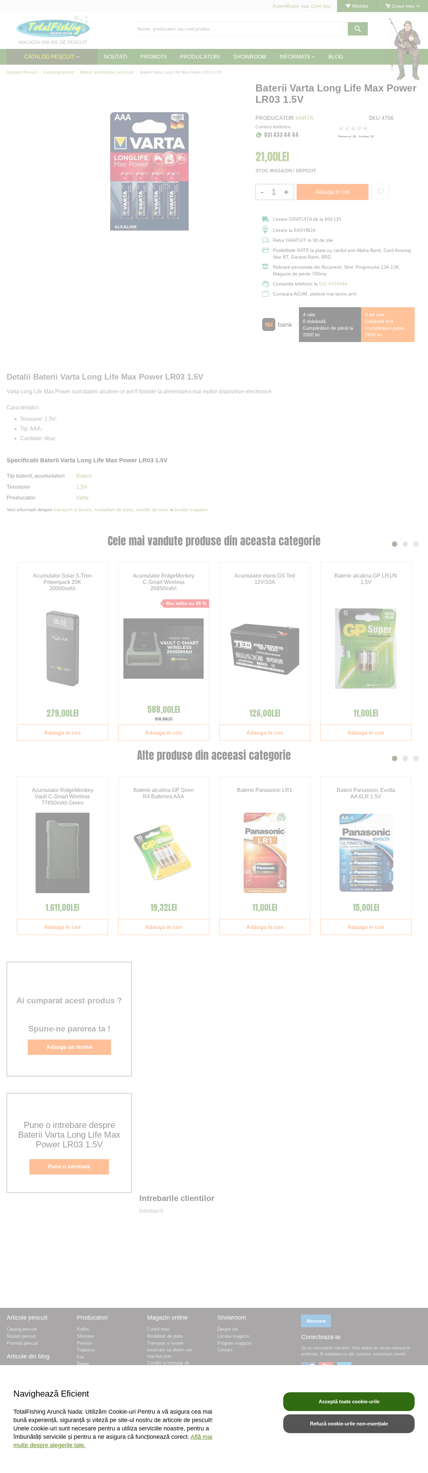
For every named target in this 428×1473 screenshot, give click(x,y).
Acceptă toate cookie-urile (349, 1401)
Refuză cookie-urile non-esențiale (349, 1423)
